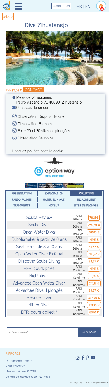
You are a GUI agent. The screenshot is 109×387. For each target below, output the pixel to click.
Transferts (21, 205)
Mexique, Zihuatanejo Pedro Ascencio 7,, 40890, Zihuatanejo (49, 99)
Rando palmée (22, 199)
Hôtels (54, 205)
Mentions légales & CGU (21, 371)
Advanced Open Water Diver (39, 283)
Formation (86, 193)
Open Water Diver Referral (39, 254)
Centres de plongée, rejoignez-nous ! (28, 377)
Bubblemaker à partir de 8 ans (39, 239)
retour (8, 16)
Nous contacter (15, 366)
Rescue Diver (39, 297)
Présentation (22, 193)
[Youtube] (93, 357)
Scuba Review (39, 217)
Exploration (54, 193)
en (88, 6)
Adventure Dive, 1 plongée (39, 290)
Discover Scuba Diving (39, 261)
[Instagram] (78, 357)
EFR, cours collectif (39, 312)
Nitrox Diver (39, 304)
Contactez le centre (32, 107)
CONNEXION (61, 6)
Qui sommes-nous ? (19, 361)
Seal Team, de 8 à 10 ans (39, 246)
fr (79, 6)
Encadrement (86, 199)
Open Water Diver (39, 232)
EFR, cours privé (39, 268)
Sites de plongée (86, 205)
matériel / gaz (54, 199)
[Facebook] (83, 357)
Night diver (39, 275)
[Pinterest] (87, 357)
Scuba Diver (39, 224)
